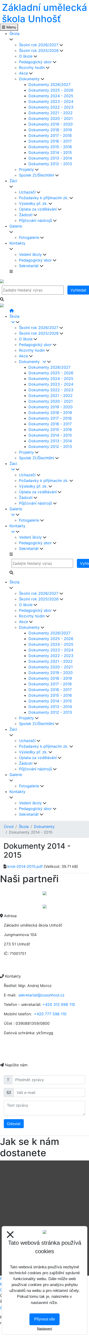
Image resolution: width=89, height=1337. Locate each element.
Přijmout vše (44, 1319)
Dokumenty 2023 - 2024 (50, 101)
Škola (24, 826)
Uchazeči (28, 192)
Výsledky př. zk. (34, 203)
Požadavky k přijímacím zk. (44, 197)
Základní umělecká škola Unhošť (44, 13)
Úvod (9, 826)
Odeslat (14, 1123)
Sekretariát (29, 265)
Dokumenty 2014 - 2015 (50, 152)
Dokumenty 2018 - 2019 (50, 129)
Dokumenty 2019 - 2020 (50, 124)
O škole (26, 56)
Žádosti (26, 214)
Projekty (27, 169)
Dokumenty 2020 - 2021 (50, 118)
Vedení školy (31, 254)
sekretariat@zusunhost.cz (41, 995)
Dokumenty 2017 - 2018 (50, 135)
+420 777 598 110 (50, 1014)
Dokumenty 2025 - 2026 (50, 90)
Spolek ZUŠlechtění (37, 175)
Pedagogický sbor (36, 61)
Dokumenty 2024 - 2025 (50, 95)
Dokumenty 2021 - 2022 (50, 112)
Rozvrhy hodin (32, 67)
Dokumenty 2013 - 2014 (50, 158)
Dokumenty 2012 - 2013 (50, 163)
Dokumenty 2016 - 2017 (50, 141)
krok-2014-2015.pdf (25, 866)
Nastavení (44, 1328)
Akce (24, 73)
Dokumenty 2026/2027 (49, 84)
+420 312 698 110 (58, 1004)
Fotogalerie (29, 237)
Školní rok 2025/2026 (39, 50)
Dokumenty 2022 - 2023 (50, 107)
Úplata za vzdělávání (38, 209)
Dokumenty (30, 78)
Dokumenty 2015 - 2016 (50, 146)
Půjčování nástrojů (36, 220)
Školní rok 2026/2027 (39, 44)
